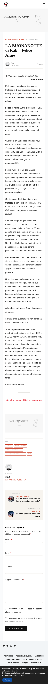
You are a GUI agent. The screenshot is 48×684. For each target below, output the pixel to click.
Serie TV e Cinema (13, 659)
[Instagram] (7, 646)
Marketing (39, 656)
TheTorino (8, 656)
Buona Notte (20, 446)
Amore (9, 446)
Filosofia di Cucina (24, 656)
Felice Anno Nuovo (14, 450)
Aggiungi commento (14, 579)
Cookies (21, 675)
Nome (8, 540)
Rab (12, 63)
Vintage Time (36, 663)
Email (8, 553)
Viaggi (25, 663)
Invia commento (16, 628)
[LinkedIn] (11, 646)
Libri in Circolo (13, 663)
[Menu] (44, 4)
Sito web (9, 566)
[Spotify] (15, 646)
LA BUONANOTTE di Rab (14, 40)
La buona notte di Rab (16, 454)
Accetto (7, 680)
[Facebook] (4, 646)
